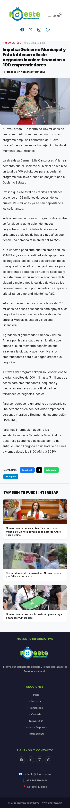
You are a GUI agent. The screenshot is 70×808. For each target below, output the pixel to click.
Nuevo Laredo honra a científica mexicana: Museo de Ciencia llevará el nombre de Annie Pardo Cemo (33, 531)
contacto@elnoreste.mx (37, 774)
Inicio (36, 694)
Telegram (11, 476)
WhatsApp (51, 470)
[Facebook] (22, 30)
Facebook (27, 470)
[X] (30, 759)
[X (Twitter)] (31, 30)
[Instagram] (39, 30)
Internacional (36, 733)
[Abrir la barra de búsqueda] (60, 14)
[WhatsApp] (48, 30)
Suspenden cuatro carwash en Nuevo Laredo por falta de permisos (33, 575)
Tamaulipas (36, 707)
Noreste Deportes (36, 727)
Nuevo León (36, 720)
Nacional (36, 701)
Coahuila (36, 714)
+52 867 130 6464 (37, 780)
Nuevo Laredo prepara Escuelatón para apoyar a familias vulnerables (34, 616)
